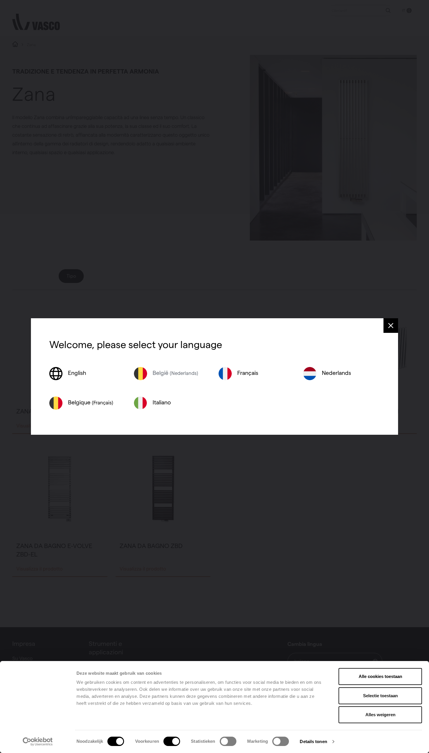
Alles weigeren (380, 714)
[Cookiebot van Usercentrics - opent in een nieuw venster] (37, 741)
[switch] (171, 741)
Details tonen (313, 741)
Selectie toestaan (380, 695)
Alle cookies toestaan (380, 676)
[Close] (390, 325)
